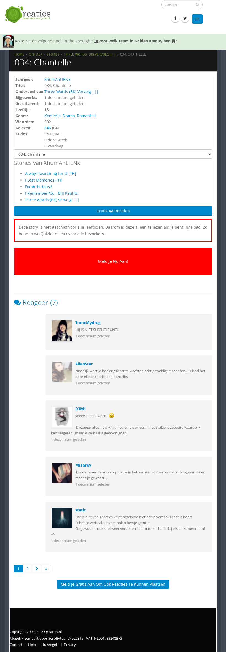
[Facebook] (175, 18)
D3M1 (80, 408)
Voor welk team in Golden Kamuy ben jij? (137, 40)
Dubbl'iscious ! (38, 186)
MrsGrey (83, 465)
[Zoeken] (197, 4)
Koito (19, 40)
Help (32, 644)
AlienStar (84, 363)
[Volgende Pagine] (37, 568)
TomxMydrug (88, 322)
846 (47, 127)
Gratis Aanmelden (113, 210)
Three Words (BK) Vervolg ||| (90, 54)
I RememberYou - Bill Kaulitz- (52, 193)
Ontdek (35, 54)
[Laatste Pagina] (46, 568)
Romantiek (86, 115)
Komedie (52, 115)
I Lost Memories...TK (43, 180)
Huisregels (49, 644)
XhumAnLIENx (57, 79)
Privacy (70, 644)
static (80, 510)
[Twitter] (185, 18)
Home (20, 54)
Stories (53, 54)
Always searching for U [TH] (50, 173)
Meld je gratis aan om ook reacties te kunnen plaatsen (113, 584)
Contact (16, 644)
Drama (69, 115)
